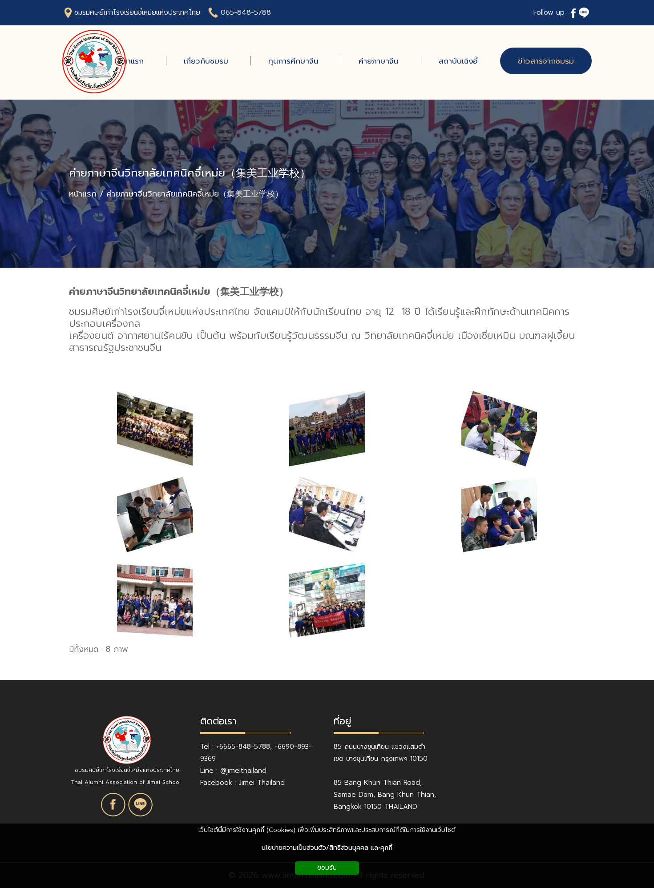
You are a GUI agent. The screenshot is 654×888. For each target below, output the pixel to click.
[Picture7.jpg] (327, 428)
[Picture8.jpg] (155, 428)
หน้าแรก (83, 194)
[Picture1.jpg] (327, 600)
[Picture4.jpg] (327, 514)
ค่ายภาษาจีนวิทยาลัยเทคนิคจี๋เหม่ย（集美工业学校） (190, 173)
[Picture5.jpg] (155, 514)
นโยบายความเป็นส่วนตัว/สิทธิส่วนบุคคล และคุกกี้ (327, 847)
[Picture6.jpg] (499, 428)
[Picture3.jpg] (499, 514)
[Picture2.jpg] (155, 600)
